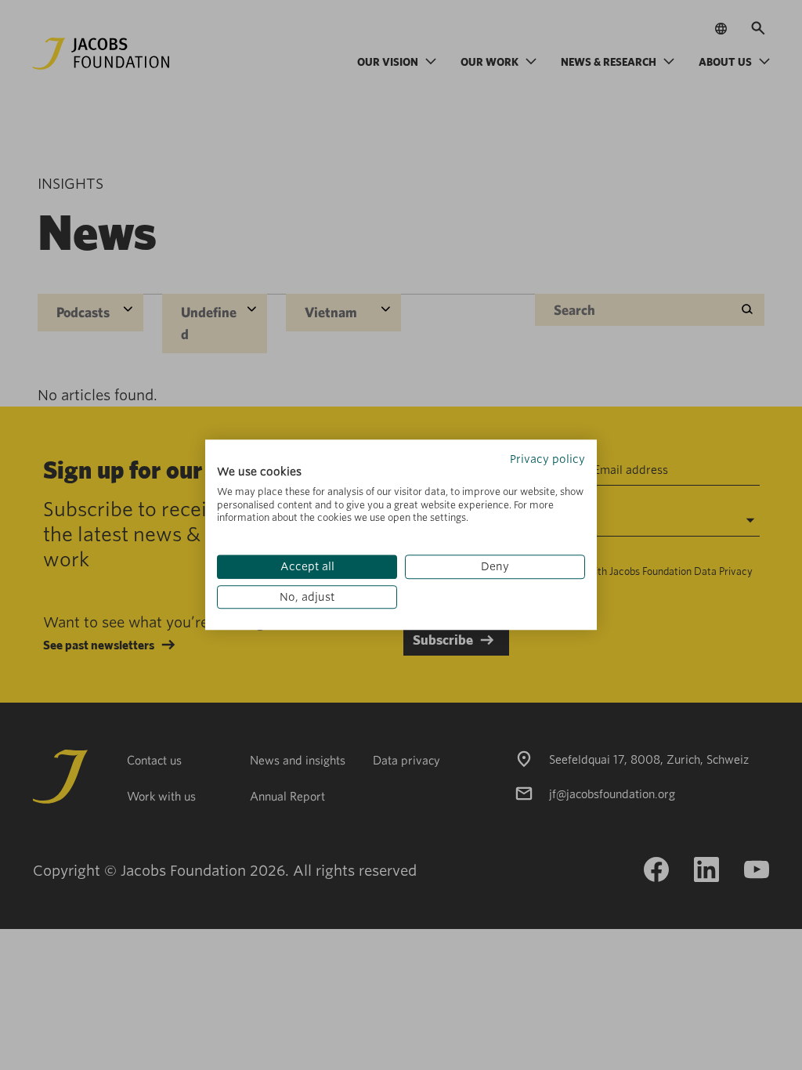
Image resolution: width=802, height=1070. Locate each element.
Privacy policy (547, 459)
